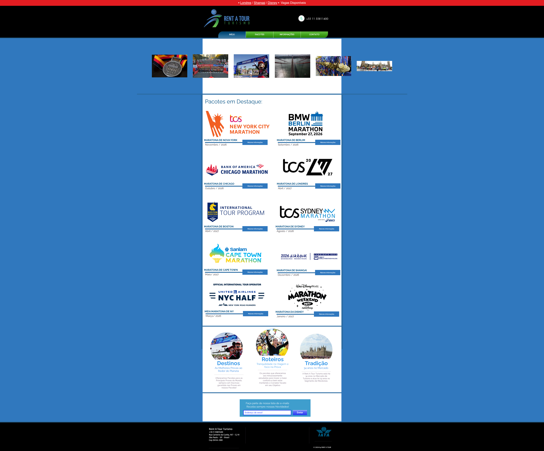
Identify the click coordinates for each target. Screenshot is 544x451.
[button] (259, 34)
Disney (272, 3)
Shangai (259, 3)
